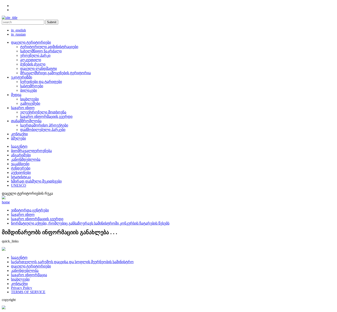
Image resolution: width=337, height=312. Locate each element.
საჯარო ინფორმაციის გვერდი (46, 116)
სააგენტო (19, 146)
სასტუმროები (31, 86)
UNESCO (18, 185)
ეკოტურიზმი (21, 77)
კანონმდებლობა (25, 159)
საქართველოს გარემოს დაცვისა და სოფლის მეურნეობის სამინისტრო (72, 262)
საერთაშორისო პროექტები (44, 125)
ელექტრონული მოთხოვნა (43, 112)
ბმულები (18, 138)
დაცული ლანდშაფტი (38, 68)
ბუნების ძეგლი (32, 64)
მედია (16, 95)
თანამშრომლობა (26, 121)
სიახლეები (29, 99)
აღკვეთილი (30, 60)
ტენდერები (20, 168)
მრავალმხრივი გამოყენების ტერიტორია (55, 73)
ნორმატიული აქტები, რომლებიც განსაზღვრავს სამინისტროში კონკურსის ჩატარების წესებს (90, 223)
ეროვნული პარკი (35, 55)
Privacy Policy (21, 288)
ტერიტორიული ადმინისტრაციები (49, 47)
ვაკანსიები (20, 164)
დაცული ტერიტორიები (31, 42)
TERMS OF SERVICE (28, 292)
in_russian (18, 34)
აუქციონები (21, 172)
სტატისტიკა (21, 177)
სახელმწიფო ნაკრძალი (41, 51)
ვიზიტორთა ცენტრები (30, 210)
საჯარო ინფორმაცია (29, 275)
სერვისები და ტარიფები (41, 82)
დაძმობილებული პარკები (42, 130)
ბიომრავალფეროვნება (31, 151)
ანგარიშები (21, 155)
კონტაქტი (19, 134)
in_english (18, 30)
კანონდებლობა (25, 271)
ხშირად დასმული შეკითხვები (36, 181)
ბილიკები (28, 90)
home (6, 202)
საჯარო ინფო (23, 108)
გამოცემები (30, 103)
